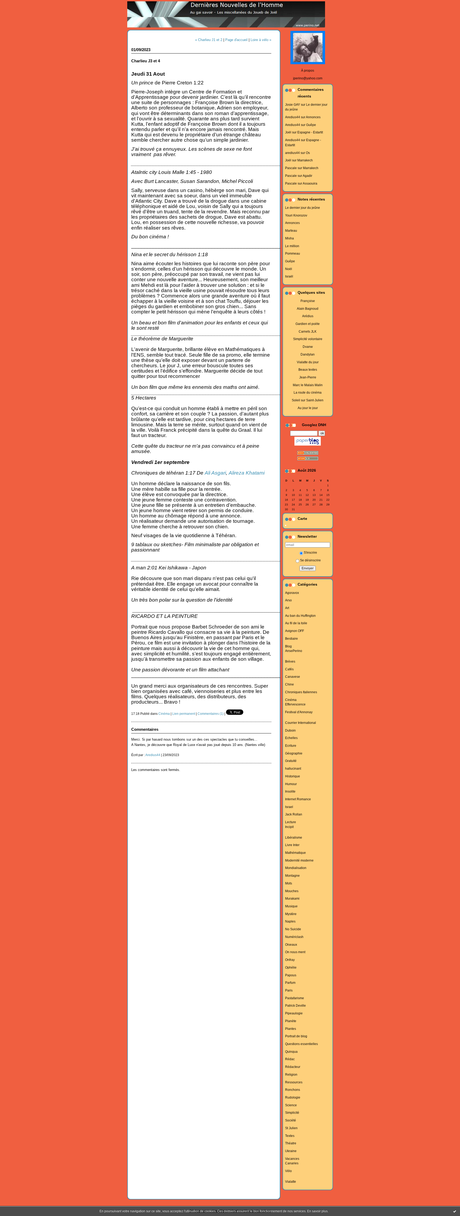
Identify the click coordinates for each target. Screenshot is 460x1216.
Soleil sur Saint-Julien (307, 400)
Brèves (290, 661)
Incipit (289, 827)
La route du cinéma (308, 392)
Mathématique (295, 853)
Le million (292, 246)
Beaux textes (307, 370)
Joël (288, 132)
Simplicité (292, 1113)
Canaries (291, 1163)
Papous (290, 975)
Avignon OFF (294, 631)
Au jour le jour (308, 408)
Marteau (291, 230)
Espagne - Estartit (310, 132)
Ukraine (291, 1151)
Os (308, 153)
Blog (288, 646)
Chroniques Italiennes (301, 692)
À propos (307, 70)
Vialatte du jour (308, 362)
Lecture (290, 822)
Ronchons (292, 1090)
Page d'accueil (236, 40)
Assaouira (310, 183)
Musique (291, 906)
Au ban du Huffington (300, 616)
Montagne (292, 876)
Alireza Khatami (247, 473)
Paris (289, 990)
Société (290, 1120)
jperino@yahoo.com (307, 78)
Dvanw (308, 347)
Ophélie (291, 967)
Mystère (291, 914)
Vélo (288, 1171)
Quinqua (291, 1052)
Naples (290, 921)
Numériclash (294, 937)
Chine (289, 684)
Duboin (290, 730)
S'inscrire (310, 552)
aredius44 (292, 153)
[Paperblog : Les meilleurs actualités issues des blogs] (307, 445)
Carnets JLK (308, 331)
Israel (289, 807)
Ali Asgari (215, 473)
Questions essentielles (301, 1044)
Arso (288, 600)
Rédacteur (292, 1067)
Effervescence (295, 704)
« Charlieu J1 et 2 (208, 40)
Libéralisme (293, 837)
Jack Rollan (293, 814)
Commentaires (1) (211, 714)
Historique (292, 776)
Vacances (292, 1159)
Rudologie (292, 1097)
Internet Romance (298, 799)
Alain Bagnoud (307, 309)
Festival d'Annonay (299, 712)
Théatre (290, 1143)
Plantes (290, 1029)
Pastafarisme (294, 998)
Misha (289, 238)
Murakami (292, 898)
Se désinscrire (310, 560)
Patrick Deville (295, 1005)
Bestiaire (291, 638)
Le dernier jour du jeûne (302, 208)
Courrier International (300, 723)
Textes (289, 1136)
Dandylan (308, 354)
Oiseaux (291, 944)
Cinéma (291, 700)
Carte (302, 519)
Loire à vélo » (260, 40)
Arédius (307, 316)
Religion (291, 1074)
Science (291, 1105)
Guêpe (311, 125)
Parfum (290, 983)
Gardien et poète (307, 324)
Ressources (293, 1082)
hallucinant (293, 768)
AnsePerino (293, 651)
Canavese (292, 677)
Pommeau (292, 253)
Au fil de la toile (296, 623)
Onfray (290, 960)
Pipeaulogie (294, 1013)
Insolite (290, 791)
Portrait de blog (296, 1036)
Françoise (308, 301)
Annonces (313, 117)
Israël (289, 276)
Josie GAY (292, 105)
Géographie (293, 753)
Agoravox (292, 593)
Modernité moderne (299, 860)
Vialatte (290, 1182)
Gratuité (291, 761)
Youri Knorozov (296, 215)
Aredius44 (292, 117)
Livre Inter (292, 845)
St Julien (291, 1128)
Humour (291, 784)
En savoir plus (317, 1211)
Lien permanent (183, 714)
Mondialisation (295, 868)
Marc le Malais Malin (308, 385)
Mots (288, 883)
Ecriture (290, 746)
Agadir (307, 176)
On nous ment (295, 952)
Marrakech (305, 160)
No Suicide (293, 929)
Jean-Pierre (307, 377)
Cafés (289, 669)
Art (287, 608)
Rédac (290, 1059)
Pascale (291, 168)
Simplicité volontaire (307, 339)
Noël (288, 269)
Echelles (291, 738)
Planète (290, 1021)
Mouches (291, 891)
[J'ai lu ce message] (455, 1211)
